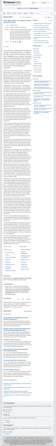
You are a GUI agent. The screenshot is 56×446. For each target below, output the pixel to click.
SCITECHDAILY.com (13, 380)
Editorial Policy (39, 438)
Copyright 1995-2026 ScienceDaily (11, 440)
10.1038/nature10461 (10, 294)
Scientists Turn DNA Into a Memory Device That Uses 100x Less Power (43, 109)
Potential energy (25, 259)
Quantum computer (25, 249)
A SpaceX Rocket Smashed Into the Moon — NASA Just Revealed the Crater (43, 81)
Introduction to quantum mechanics (26, 256)
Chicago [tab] (28, 299)
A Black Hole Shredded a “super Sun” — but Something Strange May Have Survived (43, 88)
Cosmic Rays (37, 53)
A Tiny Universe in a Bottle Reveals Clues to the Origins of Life (43, 96)
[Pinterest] (15, 42)
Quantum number (25, 269)
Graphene (36, 61)
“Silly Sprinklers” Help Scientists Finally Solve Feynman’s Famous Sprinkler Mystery (42, 100)
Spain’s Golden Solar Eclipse (40, 31)
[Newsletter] (51, 3)
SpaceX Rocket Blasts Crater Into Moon (42, 29)
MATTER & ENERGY (37, 57)
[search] (51, 13)
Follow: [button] (33, 2)
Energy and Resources (8, 267)
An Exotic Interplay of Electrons (11, 369)
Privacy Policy (32, 438)
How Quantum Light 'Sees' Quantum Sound (14, 360)
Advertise (25, 438)
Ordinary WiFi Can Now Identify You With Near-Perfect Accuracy (43, 93)
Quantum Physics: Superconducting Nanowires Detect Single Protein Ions (15, 350)
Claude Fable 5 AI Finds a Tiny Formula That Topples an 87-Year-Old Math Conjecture (42, 112)
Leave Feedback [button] (8, 432)
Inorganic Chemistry (10, 270)
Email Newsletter (8, 410)
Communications (37, 72)
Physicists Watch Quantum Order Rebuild (43, 33)
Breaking (35, 20)
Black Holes (36, 51)
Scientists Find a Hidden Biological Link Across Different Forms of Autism (17, 384)
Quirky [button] (31, 13)
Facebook (7, 420)
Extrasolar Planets (38, 55)
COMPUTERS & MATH (37, 65)
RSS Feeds (7, 412)
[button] (46, 17)
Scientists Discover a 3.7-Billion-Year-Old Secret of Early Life (17, 395)
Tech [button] (14, 13)
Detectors (8, 262)
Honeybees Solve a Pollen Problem (41, 42)
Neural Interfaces (37, 67)
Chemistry (8, 259)
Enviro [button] (19, 13)
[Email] (20, 42)
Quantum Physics (37, 63)
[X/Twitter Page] (40, 3)
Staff (15, 438)
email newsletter (34, 8)
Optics (35, 59)
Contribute (20, 438)
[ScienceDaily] (12, 2)
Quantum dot (24, 264)
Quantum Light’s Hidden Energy (41, 40)
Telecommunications (11, 257)
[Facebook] (11, 42)
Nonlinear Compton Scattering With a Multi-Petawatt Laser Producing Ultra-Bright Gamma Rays (16, 329)
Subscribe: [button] (44, 2)
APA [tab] (23, 299)
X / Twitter (7, 422)
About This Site (9, 438)
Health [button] (8, 13)
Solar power (24, 262)
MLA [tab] (18, 299)
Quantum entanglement (24, 252)
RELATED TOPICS (7, 246)
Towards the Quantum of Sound (11, 339)
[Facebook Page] (37, 3)
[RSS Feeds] (48, 3)
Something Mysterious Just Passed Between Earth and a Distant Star (17, 388)
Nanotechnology (10, 252)
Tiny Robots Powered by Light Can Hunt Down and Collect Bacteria (42, 105)
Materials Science (10, 264)
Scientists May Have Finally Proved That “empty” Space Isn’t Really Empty (42, 84)
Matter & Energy (8, 250)
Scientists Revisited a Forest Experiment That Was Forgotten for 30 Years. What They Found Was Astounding (17, 391)
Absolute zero (24, 266)
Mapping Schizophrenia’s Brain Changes (42, 23)
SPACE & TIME (36, 48)
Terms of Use (47, 438)
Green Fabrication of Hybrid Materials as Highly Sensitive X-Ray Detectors (15, 318)
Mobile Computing (38, 69)
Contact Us (7, 434)
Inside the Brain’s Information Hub (41, 35)
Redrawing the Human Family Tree (41, 25)
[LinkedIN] (18, 42)
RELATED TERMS (22, 246)
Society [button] (25, 13)
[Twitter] (13, 42)
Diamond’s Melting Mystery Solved (41, 27)
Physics (7, 255)
